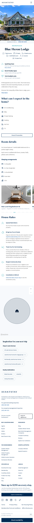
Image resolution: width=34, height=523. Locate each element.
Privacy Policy (13, 504)
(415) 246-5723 (5, 410)
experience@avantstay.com (13, 237)
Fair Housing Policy (27, 504)
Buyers (3, 428)
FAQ (2, 480)
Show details (8, 67)
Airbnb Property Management (5, 453)
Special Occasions (22, 451)
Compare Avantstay (23, 435)
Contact (20, 478)
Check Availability (17, 520)
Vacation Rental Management (5, 449)
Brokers (3, 434)
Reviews (20, 438)
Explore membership (17, 494)
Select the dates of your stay (13, 277)
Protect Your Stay (5, 475)
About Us (20, 470)
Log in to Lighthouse (23, 416)
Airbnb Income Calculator (7, 457)
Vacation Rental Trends (24, 428)
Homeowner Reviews (6, 460)
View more (4, 93)
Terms (3, 504)
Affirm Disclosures (27, 508)
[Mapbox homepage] (4, 335)
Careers (20, 473)
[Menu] (31, 2)
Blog (19, 426)
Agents (3, 426)
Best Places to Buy (6, 436)
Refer (19, 475)
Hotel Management (23, 468)
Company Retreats (23, 448)
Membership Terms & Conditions (11, 508)
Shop (2, 478)
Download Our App (6, 468)
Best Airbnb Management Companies (24, 432)
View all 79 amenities (17, 135)
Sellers (3, 431)
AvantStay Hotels (5, 473)
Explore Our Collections (24, 440)
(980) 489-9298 (22, 42)
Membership (4, 470)
